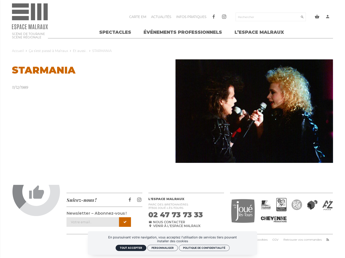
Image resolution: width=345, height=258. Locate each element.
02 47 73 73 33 (175, 214)
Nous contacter (168, 222)
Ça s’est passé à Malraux (48, 51)
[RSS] (327, 239)
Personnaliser (163, 247)
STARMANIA (102, 51)
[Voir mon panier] (317, 17)
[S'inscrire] (125, 222)
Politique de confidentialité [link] (204, 247)
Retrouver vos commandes (302, 239)
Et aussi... (80, 51)
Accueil (18, 51)
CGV (275, 239)
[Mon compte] (327, 17)
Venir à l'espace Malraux (176, 226)
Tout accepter (131, 247)
